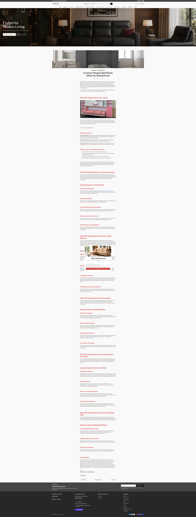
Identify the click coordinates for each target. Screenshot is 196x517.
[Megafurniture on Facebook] (137, 1)
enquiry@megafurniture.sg (82, 503)
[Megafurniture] (56, 4)
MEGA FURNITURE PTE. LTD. (59, 514)
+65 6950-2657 (80, 501)
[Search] (111, 4)
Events (125, 505)
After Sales (126, 510)
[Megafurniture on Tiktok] (142, 1)
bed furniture (93, 70)
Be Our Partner (126, 499)
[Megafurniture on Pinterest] (139, 1)
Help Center (100, 496)
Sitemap (125, 507)
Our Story (125, 496)
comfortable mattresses (104, 190)
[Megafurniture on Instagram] (140, 1)
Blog (124, 501)
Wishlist (99, 498)
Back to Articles (98, 479)
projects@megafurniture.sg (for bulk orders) (83, 506)
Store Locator (126, 498)
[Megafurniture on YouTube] (143, 1)
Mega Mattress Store (127, 509)
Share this (84, 475)
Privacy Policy (126, 503)
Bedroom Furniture (101, 70)
